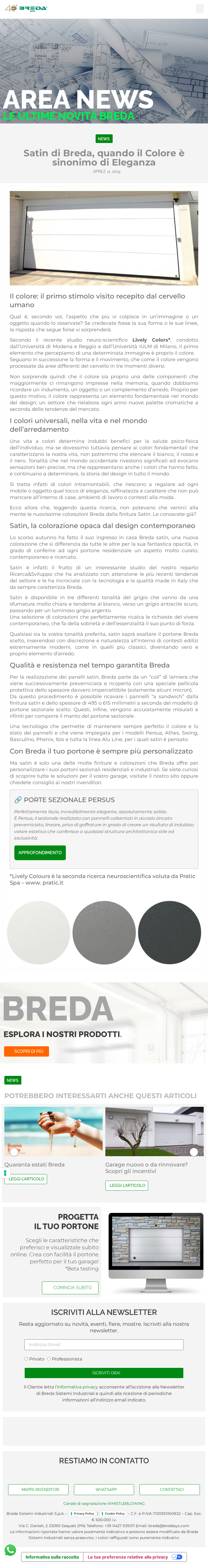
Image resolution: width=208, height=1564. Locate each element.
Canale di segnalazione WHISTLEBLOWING (104, 1503)
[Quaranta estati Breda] (53, 1131)
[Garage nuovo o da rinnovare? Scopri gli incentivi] (154, 1131)
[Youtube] (104, 1473)
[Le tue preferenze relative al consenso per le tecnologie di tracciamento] (5, 1173)
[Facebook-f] (93, 1473)
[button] (200, 8)
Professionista (67, 1359)
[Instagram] (115, 1473)
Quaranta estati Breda (34, 1164)
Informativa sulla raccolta (52, 1557)
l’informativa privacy (76, 1387)
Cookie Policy (115, 1513)
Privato (36, 1359)
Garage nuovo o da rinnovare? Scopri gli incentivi (146, 1167)
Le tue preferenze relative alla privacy (128, 1557)
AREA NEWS (78, 99)
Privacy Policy (84, 1513)
